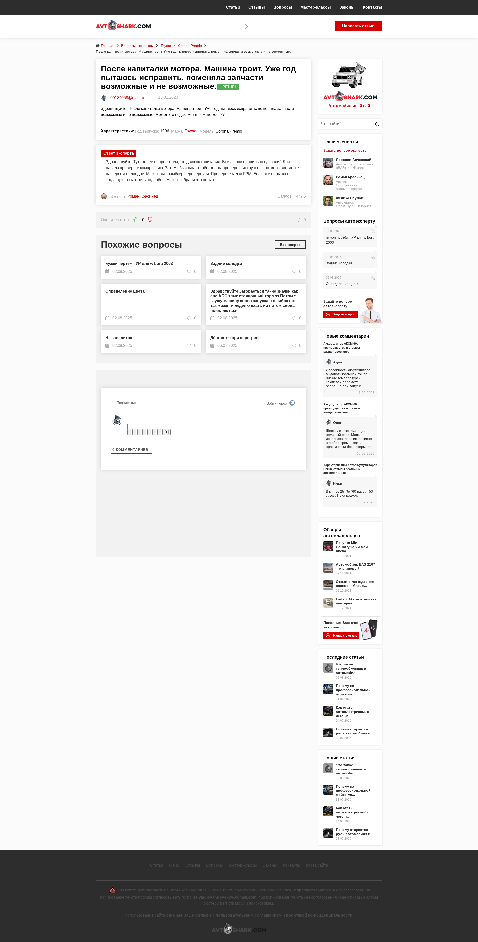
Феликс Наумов (349, 198)
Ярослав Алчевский (353, 160)
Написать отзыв (358, 26)
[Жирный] (129, 432)
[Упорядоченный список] (144, 432)
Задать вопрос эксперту (344, 150)
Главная (107, 46)
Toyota (166, 46)
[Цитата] (154, 432)
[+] (166, 432)
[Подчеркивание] (139, 432)
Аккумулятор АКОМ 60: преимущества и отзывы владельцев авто (341, 347)
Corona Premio (190, 46)
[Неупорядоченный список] (149, 432)
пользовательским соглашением (249, 915)
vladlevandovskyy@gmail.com (227, 897)
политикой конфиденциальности (319, 915)
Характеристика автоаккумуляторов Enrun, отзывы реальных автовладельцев (350, 469)
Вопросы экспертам (137, 46)
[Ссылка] (159, 432)
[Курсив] (134, 432)
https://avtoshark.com (314, 890)
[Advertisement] (203, 517)
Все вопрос (290, 245)
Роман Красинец (350, 177)
